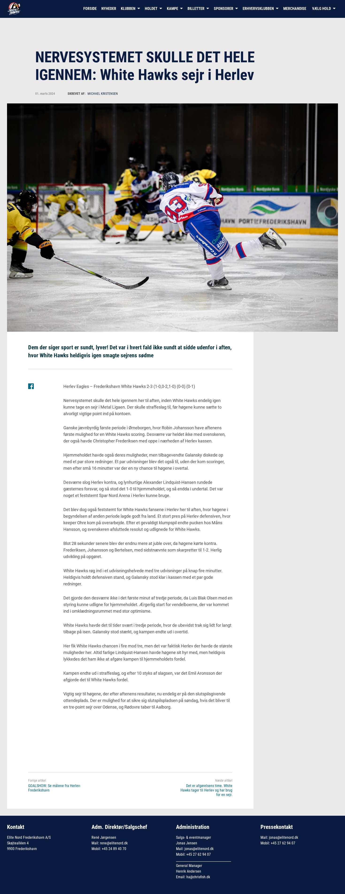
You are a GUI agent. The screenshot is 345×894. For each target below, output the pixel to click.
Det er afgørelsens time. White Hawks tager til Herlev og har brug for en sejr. (206, 790)
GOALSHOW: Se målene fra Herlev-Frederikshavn (54, 788)
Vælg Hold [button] (321, 8)
